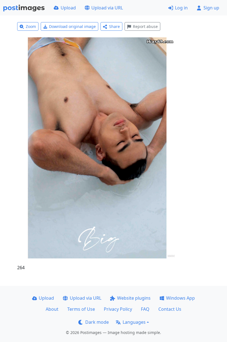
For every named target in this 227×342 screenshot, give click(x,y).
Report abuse (145, 26)
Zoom (31, 26)
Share (114, 26)
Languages (134, 322)
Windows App (180, 298)
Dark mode (97, 322)
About (52, 309)
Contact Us (169, 309)
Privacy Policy (118, 309)
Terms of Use (81, 309)
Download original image (72, 26)
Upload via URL (107, 8)
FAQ (145, 309)
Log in (181, 8)
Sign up (211, 8)
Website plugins (134, 298)
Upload (68, 8)
